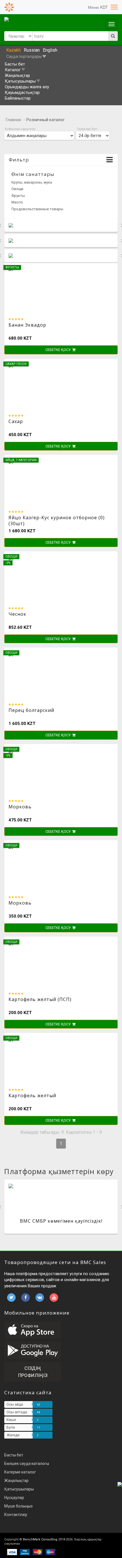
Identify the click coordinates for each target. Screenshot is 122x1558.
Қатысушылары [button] (20, 81)
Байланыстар (18, 98)
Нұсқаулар (14, 1497)
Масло (17, 202)
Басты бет (15, 64)
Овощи (17, 189)
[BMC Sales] (9, 7)
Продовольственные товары (37, 209)
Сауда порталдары (24, 56)
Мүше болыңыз (18, 1506)
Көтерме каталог (20, 1472)
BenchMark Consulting (40, 1539)
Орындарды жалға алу (27, 86)
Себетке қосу (58, 350)
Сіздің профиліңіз (32, 1371)
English (50, 50)
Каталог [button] (13, 69)
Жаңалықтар (17, 75)
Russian (32, 50)
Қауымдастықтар (22, 92)
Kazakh (13, 50)
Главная (13, 119)
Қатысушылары (19, 1489)
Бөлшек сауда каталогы (26, 1463)
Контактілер (15, 1514)
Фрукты (18, 196)
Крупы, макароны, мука (31, 182)
